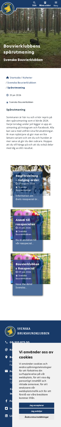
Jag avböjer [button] (36, 411)
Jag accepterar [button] (36, 405)
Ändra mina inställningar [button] (37, 417)
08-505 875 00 (20, 342)
